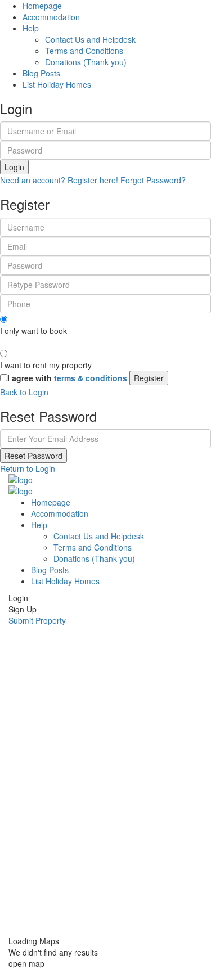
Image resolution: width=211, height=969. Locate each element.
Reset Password (33, 455)
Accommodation (51, 16)
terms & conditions (90, 378)
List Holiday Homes (57, 84)
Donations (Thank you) (86, 61)
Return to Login (27, 468)
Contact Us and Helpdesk (90, 39)
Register (149, 378)
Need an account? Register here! (59, 180)
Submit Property (37, 620)
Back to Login (24, 392)
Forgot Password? (153, 180)
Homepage (42, 5)
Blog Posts (41, 73)
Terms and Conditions (84, 50)
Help (31, 28)
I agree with (67, 378)
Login (14, 167)
